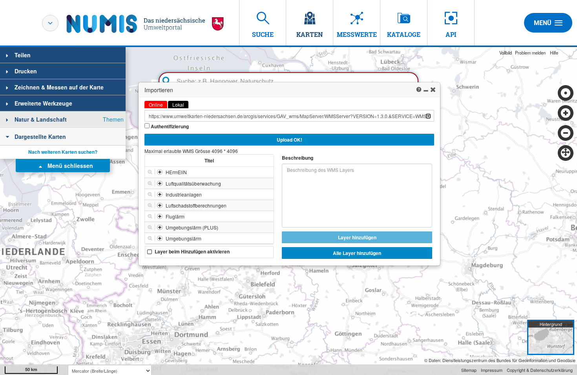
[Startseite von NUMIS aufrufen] (145, 23)
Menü (542, 23)
